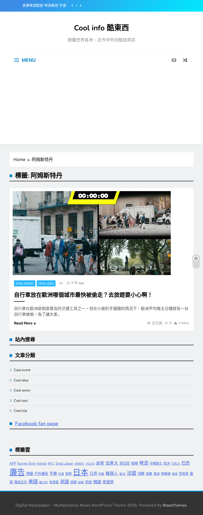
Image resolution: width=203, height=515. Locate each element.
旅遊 (68, 474)
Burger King (26, 463)
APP (13, 463)
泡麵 (140, 473)
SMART (79, 463)
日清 (93, 473)
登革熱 (183, 474)
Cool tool (21, 400)
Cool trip (20, 410)
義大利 (43, 482)
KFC (51, 463)
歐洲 (122, 474)
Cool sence (22, 390)
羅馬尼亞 (20, 482)
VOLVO (90, 463)
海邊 (149, 474)
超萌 (81, 482)
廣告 (17, 472)
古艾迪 (157, 323)
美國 (33, 481)
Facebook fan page (36, 423)
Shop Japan (64, 463)
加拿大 (111, 463)
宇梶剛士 (156, 463)
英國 (64, 481)
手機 (53, 473)
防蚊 (88, 482)
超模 (73, 482)
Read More (23, 323)
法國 (131, 473)
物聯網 (165, 474)
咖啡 (134, 463)
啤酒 (143, 463)
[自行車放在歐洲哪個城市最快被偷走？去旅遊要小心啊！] (92, 233)
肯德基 (54, 482)
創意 (100, 463)
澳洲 (156, 474)
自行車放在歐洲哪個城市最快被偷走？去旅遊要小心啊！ (83, 295)
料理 (61, 474)
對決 (167, 463)
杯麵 (101, 474)
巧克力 (175, 463)
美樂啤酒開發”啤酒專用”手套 (44, 5)
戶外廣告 (41, 473)
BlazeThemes (174, 505)
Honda (41, 463)
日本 (80, 472)
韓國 (97, 481)
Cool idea (46, 283)
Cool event (25, 283)
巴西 (185, 463)
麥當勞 (108, 482)
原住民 (124, 463)
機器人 (111, 473)
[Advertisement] (101, 107)
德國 (29, 473)
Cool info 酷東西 (101, 28)
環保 (175, 474)
